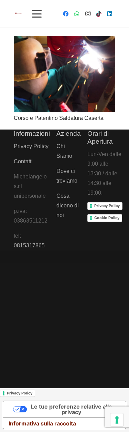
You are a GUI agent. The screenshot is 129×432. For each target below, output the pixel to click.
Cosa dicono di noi (67, 205)
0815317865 (29, 245)
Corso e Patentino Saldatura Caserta (59, 118)
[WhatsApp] (76, 13)
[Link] (18, 13)
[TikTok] (98, 13)
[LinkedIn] (109, 13)
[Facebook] (65, 13)
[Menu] (37, 14)
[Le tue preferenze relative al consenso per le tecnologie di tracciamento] (116, 419)
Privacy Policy (31, 146)
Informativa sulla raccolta (42, 423)
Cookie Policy (106, 217)
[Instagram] (87, 13)
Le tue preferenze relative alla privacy (71, 409)
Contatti (23, 161)
